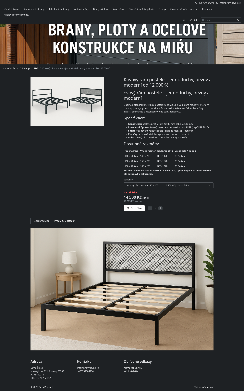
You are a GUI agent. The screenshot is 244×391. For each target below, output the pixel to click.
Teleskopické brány (59, 9)
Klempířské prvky (133, 367)
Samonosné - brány (34, 9)
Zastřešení (118, 9)
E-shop (162, 9)
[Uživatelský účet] (184, 20)
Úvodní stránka (10, 68)
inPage (205, 387)
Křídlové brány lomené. (16, 14)
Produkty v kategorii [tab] (65, 220)
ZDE (36, 68)
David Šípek (45, 387)
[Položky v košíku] (191, 20)
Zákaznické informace (182, 9)
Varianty (128, 179)
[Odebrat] (150, 208)
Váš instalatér (131, 371)
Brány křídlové (101, 9)
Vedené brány (81, 9)
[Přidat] (160, 208)
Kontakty (207, 9)
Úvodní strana (11, 9)
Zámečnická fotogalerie (141, 9)
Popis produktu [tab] (41, 220)
